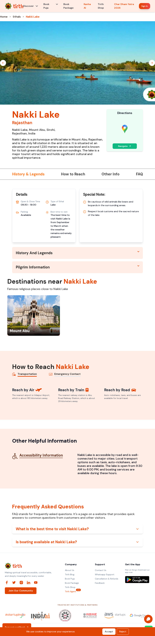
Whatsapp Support (104, 574)
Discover (28, 6)
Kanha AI (87, 6)
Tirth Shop (101, 6)
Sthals (17, 16)
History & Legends (28, 174)
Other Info (110, 174)
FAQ (139, 174)
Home (4, 16)
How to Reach (73, 174)
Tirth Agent (70, 591)
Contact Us (100, 570)
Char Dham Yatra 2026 (124, 6)
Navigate (123, 146)
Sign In (144, 6)
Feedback (100, 583)
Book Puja (46, 6)
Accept (109, 631)
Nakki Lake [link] (33, 16)
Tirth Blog (69, 574)
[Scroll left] (3, 63)
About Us (69, 570)
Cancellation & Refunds (106, 578)
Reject (122, 631)
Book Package (68, 6)
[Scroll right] (152, 63)
